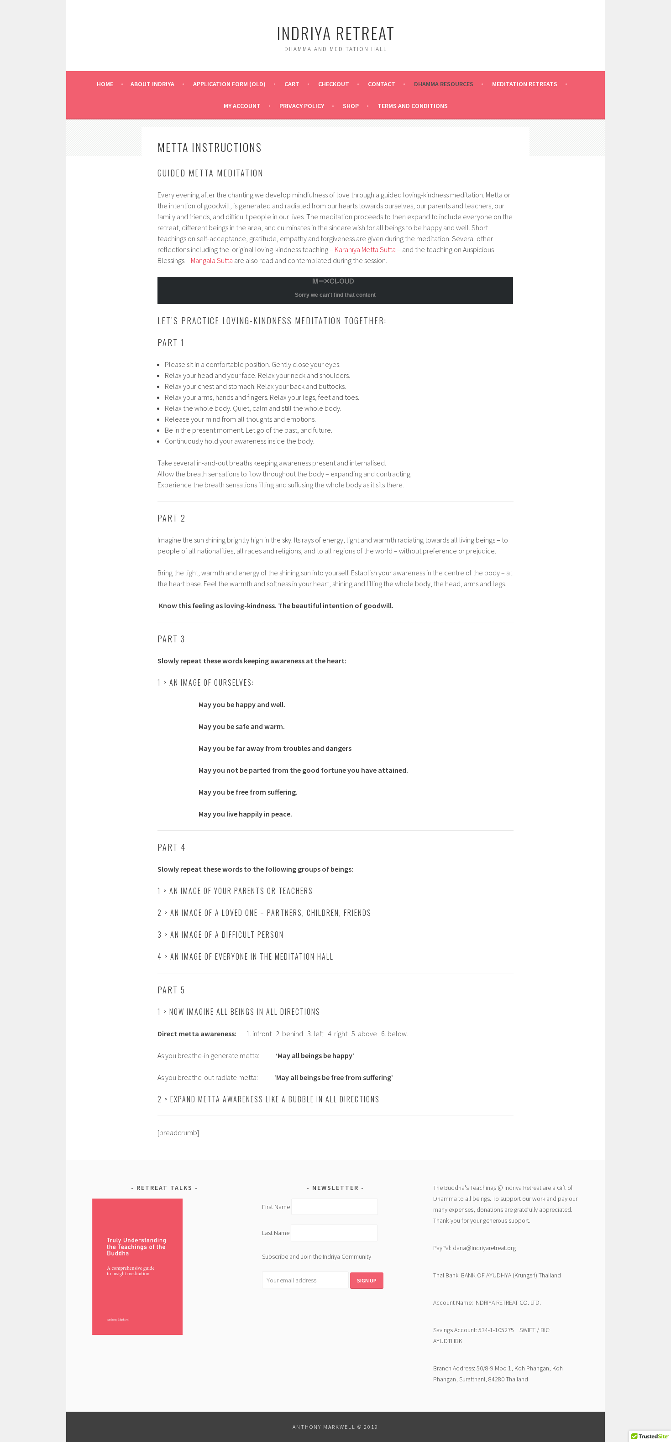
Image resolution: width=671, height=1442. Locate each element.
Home (105, 84)
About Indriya (152, 84)
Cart (291, 84)
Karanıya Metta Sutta (365, 249)
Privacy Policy (301, 106)
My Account (242, 106)
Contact (381, 84)
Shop (351, 106)
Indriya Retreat (336, 33)
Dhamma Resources (443, 84)
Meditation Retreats (524, 84)
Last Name (275, 1233)
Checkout (333, 84)
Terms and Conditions (412, 106)
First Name (276, 1207)
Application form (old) (229, 84)
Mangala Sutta (212, 260)
